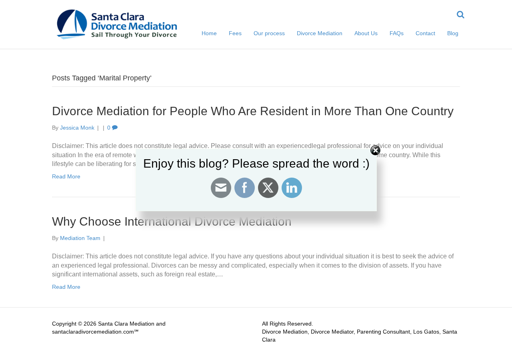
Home (209, 33)
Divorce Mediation (319, 33)
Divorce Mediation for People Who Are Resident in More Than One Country (253, 111)
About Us (366, 33)
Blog (452, 33)
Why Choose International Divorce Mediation (172, 221)
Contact (425, 33)
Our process (269, 33)
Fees (235, 33)
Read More (66, 287)
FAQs (397, 33)
